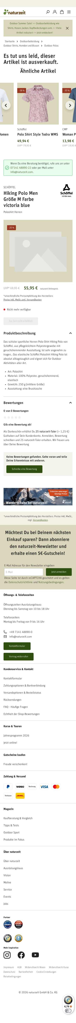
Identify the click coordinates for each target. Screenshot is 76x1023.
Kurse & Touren (13, 726)
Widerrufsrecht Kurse (59, 967)
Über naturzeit (12, 851)
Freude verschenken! (15, 764)
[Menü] (68, 11)
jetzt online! (10, 742)
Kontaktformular (17, 646)
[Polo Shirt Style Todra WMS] (38, 103)
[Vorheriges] (6, 105)
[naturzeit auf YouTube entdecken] (35, 957)
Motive (7, 882)
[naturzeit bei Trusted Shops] (8, 938)
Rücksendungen (12, 699)
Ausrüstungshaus (13, 868)
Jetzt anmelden (58, 572)
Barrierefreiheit (26, 972)
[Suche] (47, 11)
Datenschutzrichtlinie (20, 582)
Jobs (6, 903)
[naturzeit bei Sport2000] (18, 924)
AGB (19, 967)
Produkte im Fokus (14, 839)
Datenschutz (9, 972)
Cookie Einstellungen (46, 972)
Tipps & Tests (11, 825)
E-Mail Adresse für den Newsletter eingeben (29, 565)
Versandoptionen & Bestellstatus (22, 692)
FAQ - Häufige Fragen (16, 706)
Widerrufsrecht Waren (35, 967)
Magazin (8, 809)
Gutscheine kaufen (14, 755)
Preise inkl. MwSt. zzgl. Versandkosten (23, 299)
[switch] (68, 1011)
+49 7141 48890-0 (20, 632)
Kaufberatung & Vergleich (18, 818)
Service (8, 889)
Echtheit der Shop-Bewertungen (22, 714)
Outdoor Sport (11, 832)
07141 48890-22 (20, 167)
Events (7, 896)
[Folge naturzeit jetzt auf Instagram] (7, 957)
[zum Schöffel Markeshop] (63, 190)
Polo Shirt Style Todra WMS (37, 134)
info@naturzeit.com (21, 172)
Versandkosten (40, 520)
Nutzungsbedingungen (50, 582)
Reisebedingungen (12, 976)
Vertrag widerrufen (18, 656)
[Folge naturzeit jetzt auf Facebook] (21, 957)
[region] (38, 109)
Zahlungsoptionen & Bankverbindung (24, 685)
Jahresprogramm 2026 (16, 735)
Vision (7, 875)
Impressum (9, 967)
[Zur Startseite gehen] (22, 12)
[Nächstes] (69, 105)
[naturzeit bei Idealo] (8, 924)
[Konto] (54, 11)
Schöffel (10, 187)
